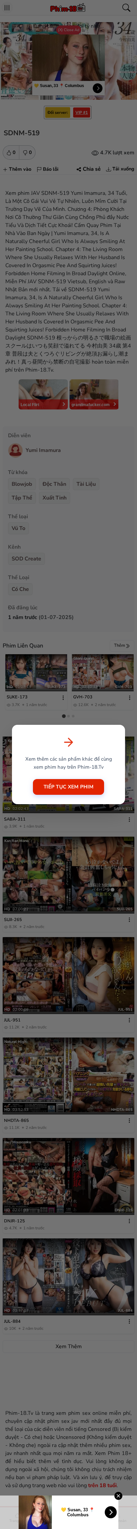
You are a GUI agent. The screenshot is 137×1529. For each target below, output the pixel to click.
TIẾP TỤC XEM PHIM (68, 786)
